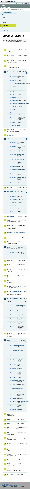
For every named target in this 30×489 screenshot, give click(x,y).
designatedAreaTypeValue (14, 151)
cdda (8, 139)
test (8, 459)
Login (18, 3)
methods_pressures (14, 89)
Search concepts (19, 45)
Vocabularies (5, 25)
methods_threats (14, 91)
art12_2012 (10, 55)
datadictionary (11, 191)
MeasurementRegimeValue (14, 372)
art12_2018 (10, 60)
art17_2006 (10, 66)
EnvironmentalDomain (14, 359)
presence (14, 106)
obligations (14, 208)
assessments (14, 76)
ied (8, 280)
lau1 (8, 419)
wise (8, 469)
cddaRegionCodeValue (14, 142)
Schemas (4, 22)
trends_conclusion (14, 125)
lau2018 (9, 427)
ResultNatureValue (14, 388)
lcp (8, 432)
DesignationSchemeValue (14, 355)
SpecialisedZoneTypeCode (14, 394)
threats (13, 117)
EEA (8, 1)
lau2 (8, 423)
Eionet (8, 9)
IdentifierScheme (14, 364)
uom (8, 463)
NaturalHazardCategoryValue (14, 380)
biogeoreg (14, 80)
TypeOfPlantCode (14, 318)
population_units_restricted (14, 103)
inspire (9, 340)
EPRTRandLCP (11, 225)
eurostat (9, 238)
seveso (9, 454)
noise (9, 443)
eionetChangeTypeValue (14, 162)
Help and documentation (7, 12)
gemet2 (9, 260)
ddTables (14, 202)
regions (13, 173)
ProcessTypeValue (14, 384)
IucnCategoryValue (14, 166)
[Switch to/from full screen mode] (21, 3)
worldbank (10, 474)
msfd (8, 438)
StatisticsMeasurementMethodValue (14, 401)
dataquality (10, 216)
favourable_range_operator (14, 83)
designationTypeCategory (14, 154)
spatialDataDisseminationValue (14, 177)
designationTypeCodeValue (14, 159)
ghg (8, 264)
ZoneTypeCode (14, 409)
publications (11, 449)
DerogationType (14, 310)
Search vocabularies (9, 45)
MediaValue (14, 377)
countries (14, 252)
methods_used (14, 94)
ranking (13, 112)
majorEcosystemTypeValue (14, 169)
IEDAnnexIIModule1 (12, 286)
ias (8, 275)
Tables (3, 17)
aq (8, 49)
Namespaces (5, 30)
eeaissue (14, 205)
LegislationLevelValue (14, 368)
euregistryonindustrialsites (12, 232)
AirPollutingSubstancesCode (14, 305)
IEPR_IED (10, 333)
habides (9, 270)
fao (8, 241)
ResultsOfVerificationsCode (14, 314)
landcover (10, 414)
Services (4, 27)
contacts (14, 196)
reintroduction (14, 114)
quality (13, 109)
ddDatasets (14, 199)
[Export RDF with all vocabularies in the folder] (26, 73)
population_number (14, 100)
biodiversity (10, 135)
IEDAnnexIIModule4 (12, 298)
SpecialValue (14, 398)
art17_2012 (10, 71)
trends (13, 122)
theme (13, 405)
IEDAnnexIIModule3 (12, 291)
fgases (9, 247)
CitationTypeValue (14, 350)
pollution (14, 97)
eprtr (8, 220)
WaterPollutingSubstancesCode (14, 326)
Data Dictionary (13, 9)
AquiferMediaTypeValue (14, 345)
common (9, 187)
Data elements (5, 20)
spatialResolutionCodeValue (14, 182)
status (13, 211)
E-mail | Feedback (6, 484)
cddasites (14, 146)
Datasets (4, 14)
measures (14, 86)
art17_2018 (10, 129)
